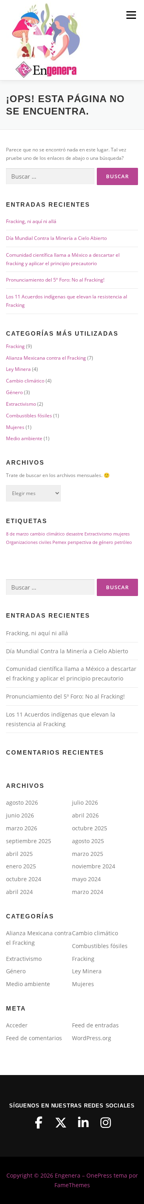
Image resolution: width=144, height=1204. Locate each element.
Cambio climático (25, 380)
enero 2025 (21, 866)
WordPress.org (91, 1038)
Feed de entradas (95, 1025)
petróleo (123, 542)
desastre (74, 534)
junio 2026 (20, 815)
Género (14, 392)
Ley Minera (18, 369)
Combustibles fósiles (29, 415)
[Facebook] (38, 1123)
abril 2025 (19, 854)
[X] (61, 1123)
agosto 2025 (88, 841)
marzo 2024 (87, 892)
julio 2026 (85, 802)
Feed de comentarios (34, 1038)
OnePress (99, 1175)
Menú (130, 15)
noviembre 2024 (93, 866)
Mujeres (15, 427)
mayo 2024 (86, 879)
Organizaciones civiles (28, 542)
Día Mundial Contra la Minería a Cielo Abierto (56, 238)
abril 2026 (85, 815)
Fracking (15, 346)
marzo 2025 (87, 854)
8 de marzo (17, 534)
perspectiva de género (90, 542)
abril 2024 (19, 892)
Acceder (17, 1025)
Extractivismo (21, 404)
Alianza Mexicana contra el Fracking (46, 357)
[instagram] (106, 1123)
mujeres (121, 534)
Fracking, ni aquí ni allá (31, 221)
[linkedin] (83, 1123)
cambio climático (47, 534)
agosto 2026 (22, 802)
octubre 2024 (23, 879)
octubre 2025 (89, 828)
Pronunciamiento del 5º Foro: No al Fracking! (55, 279)
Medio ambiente (24, 438)
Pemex (59, 542)
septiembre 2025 (28, 841)
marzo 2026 (21, 828)
